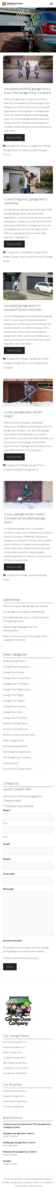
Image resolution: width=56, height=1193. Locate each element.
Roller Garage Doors (13, 740)
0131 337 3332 (10, 1145)
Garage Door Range (40, 145)
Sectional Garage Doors (15, 746)
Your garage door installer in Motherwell (23, 611)
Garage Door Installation (20, 252)
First (5, 823)
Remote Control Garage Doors (19, 734)
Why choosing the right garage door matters (25, 606)
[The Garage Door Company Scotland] (12, 4)
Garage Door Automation (16, 666)
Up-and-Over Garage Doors (17, 768)
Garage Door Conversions (16, 678)
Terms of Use (35, 1185)
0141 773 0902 (10, 1136)
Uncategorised (10, 763)
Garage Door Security (22, 256)
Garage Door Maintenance (17, 689)
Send (9, 966)
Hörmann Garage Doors (15, 723)
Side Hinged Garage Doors (15, 1062)
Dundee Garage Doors (14, 1106)
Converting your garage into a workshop (25, 201)
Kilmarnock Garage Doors (15, 1101)
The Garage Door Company (17, 757)
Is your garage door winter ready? (23, 414)
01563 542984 (10, 1154)
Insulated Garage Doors (15, 363)
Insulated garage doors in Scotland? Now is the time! (23, 307)
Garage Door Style (39, 358)
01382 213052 (10, 1164)
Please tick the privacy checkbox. (22, 958)
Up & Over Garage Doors (15, 1042)
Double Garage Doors (14, 661)
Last (5, 836)
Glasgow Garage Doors (14, 1096)
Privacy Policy (21, 1185)
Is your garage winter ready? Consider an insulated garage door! (25, 518)
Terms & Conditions (43, 1182)
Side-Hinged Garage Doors (17, 751)
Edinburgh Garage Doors (15, 1090)
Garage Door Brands (18, 145)
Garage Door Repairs (14, 700)
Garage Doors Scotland (15, 150)
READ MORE (14, 137)
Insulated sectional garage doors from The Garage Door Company (27, 91)
